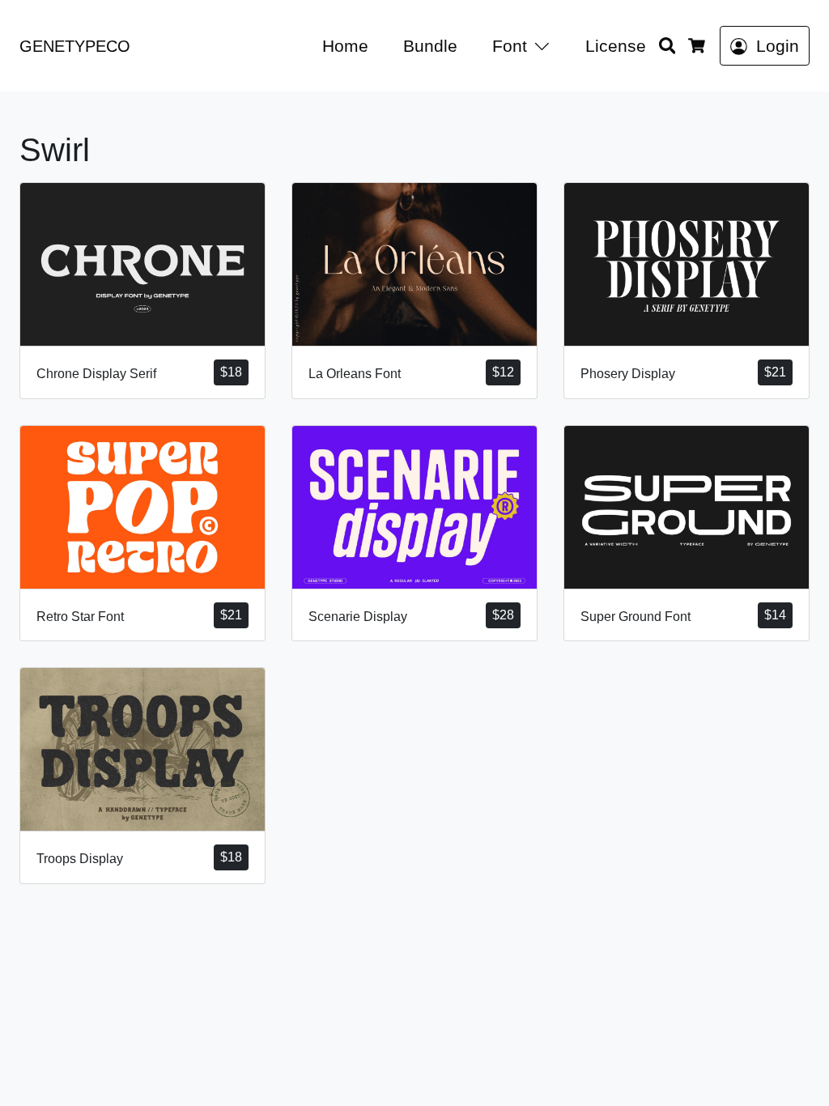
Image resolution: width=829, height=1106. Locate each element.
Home (345, 45)
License (615, 45)
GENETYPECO (74, 46)
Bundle (430, 45)
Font (509, 45)
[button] (545, 46)
